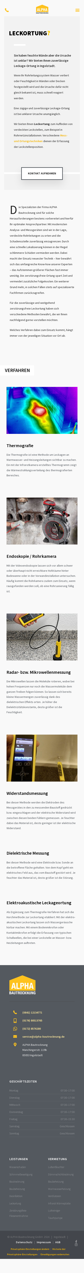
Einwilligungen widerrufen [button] (55, 1254)
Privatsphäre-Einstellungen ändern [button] (30, 1249)
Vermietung (57, 1159)
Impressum (44, 1242)
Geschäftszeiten (23, 1081)
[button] (77, 10)
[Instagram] (76, 1244)
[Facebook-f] (76, 1241)
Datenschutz (24, 1242)
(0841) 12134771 (32, 1012)
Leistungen (18, 1159)
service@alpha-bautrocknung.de (43, 1036)
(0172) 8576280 (31, 1028)
